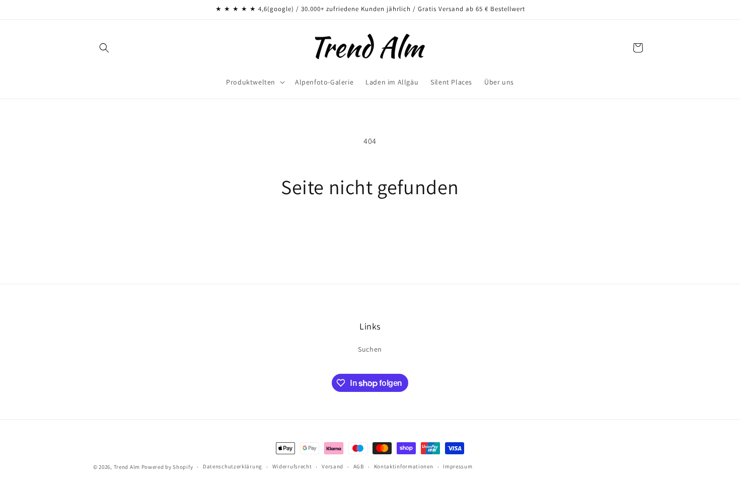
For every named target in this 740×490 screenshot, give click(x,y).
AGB (358, 466)
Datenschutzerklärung (232, 466)
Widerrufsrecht (292, 466)
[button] (104, 48)
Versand (332, 466)
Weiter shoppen (370, 236)
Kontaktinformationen (403, 466)
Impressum (457, 466)
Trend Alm (127, 466)
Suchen (370, 349)
